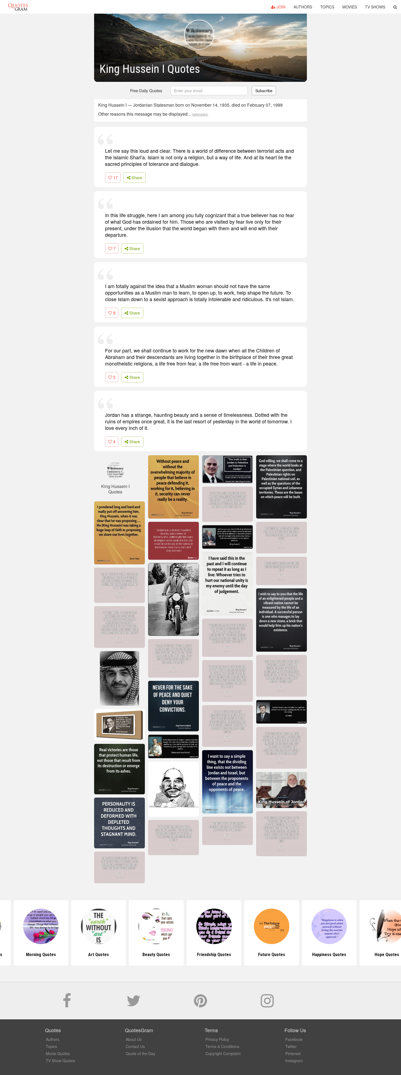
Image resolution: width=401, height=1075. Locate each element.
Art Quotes (85, 954)
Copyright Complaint (223, 1053)
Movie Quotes (58, 1053)
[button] (395, 7)
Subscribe (264, 90)
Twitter (291, 1046)
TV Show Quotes (60, 1060)
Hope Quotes (373, 954)
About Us (134, 1039)
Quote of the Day (140, 1053)
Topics (327, 7)
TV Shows (375, 7)
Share (136, 177)
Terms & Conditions (222, 1046)
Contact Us (135, 1046)
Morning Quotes (28, 954)
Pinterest (293, 1053)
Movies (349, 7)
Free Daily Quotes (146, 90)
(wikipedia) (200, 114)
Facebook (294, 1039)
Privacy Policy (217, 1039)
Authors (303, 7)
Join (280, 7)
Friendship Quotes (200, 954)
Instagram (294, 1060)
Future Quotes (258, 954)
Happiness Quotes (316, 954)
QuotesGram (18, 7)
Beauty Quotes (143, 954)
